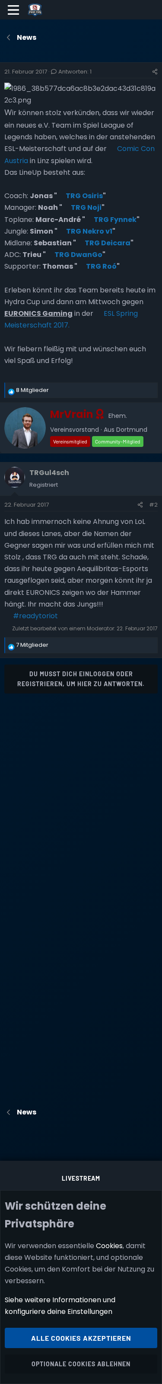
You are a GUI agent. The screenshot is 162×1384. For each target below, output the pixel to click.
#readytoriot (35, 616)
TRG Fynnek (115, 220)
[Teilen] (155, 72)
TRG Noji (86, 207)
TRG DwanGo (78, 255)
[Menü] (13, 9)
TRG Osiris (84, 196)
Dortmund (131, 429)
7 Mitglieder (32, 645)
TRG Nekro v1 (89, 231)
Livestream (81, 1178)
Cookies (109, 1246)
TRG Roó (101, 266)
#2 (153, 505)
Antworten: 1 (75, 71)
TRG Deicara (107, 243)
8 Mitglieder (32, 390)
